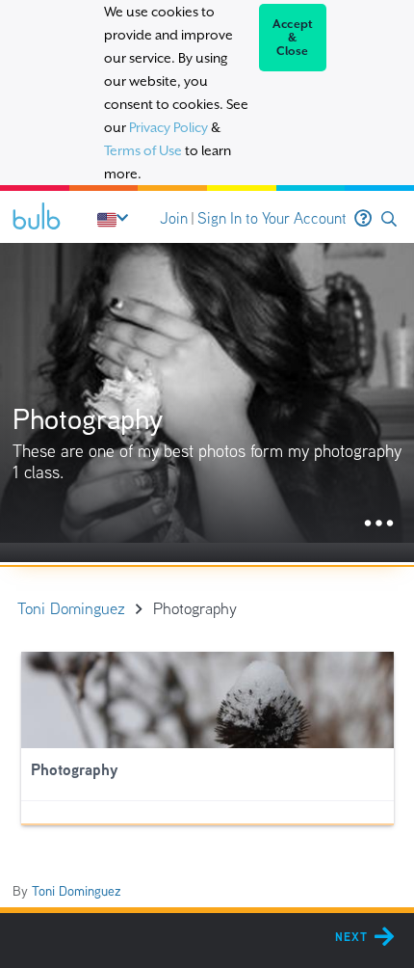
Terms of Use (143, 150)
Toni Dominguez (76, 891)
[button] (389, 219)
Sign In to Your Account (272, 218)
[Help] (363, 218)
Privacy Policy (168, 127)
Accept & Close (293, 37)
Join (174, 218)
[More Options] (378, 524)
